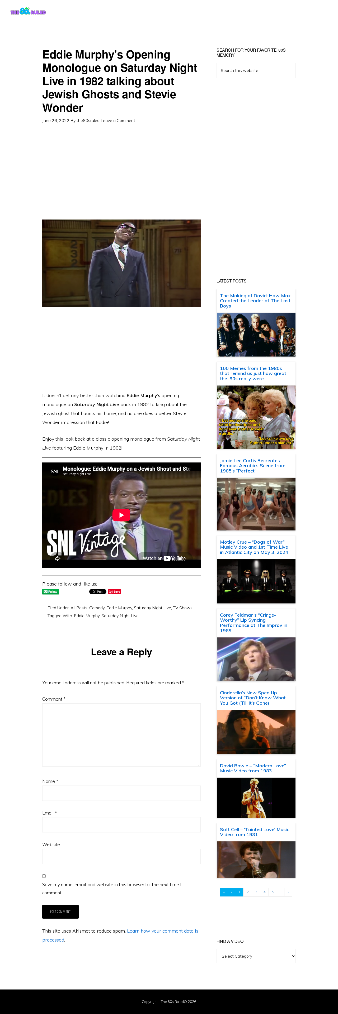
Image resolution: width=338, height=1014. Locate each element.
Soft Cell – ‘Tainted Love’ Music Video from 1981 (254, 832)
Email (49, 813)
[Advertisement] (121, 183)
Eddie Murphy (119, 607)
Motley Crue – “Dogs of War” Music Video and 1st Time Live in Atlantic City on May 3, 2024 (254, 547)
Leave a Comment (118, 120)
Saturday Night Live (152, 607)
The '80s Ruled (28, 10)
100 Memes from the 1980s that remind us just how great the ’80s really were (253, 373)
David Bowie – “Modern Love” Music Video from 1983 (253, 768)
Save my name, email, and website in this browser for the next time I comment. (111, 889)
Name (50, 781)
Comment (53, 699)
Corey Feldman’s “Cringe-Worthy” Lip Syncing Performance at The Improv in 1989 (253, 622)
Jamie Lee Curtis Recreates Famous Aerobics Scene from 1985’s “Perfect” (252, 465)
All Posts (79, 607)
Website (51, 844)
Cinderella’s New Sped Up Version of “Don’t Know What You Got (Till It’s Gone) (253, 698)
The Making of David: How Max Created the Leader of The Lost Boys (255, 300)
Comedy (97, 607)
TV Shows (183, 607)
